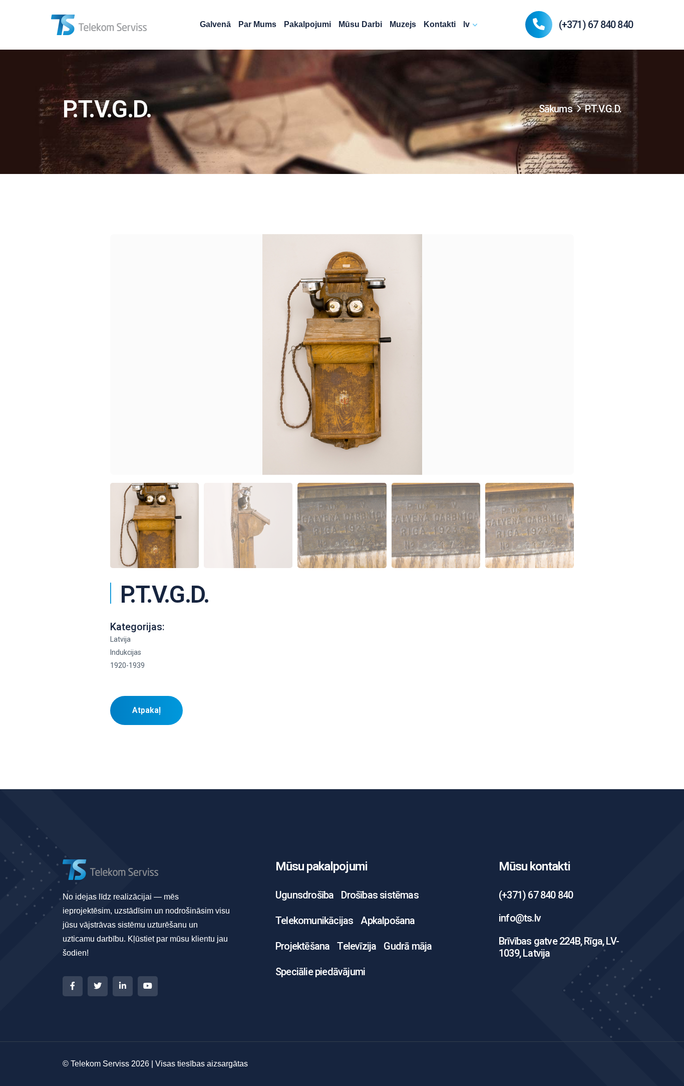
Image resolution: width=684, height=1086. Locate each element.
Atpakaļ (146, 710)
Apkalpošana (388, 921)
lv (466, 24)
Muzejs (403, 24)
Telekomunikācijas (314, 921)
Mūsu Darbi (360, 24)
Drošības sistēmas (379, 895)
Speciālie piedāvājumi (320, 972)
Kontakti (440, 24)
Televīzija (356, 946)
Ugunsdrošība (304, 895)
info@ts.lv (520, 918)
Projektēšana (302, 946)
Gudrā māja (408, 946)
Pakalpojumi (307, 24)
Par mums (257, 24)
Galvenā (215, 24)
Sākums (555, 109)
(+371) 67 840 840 (596, 25)
